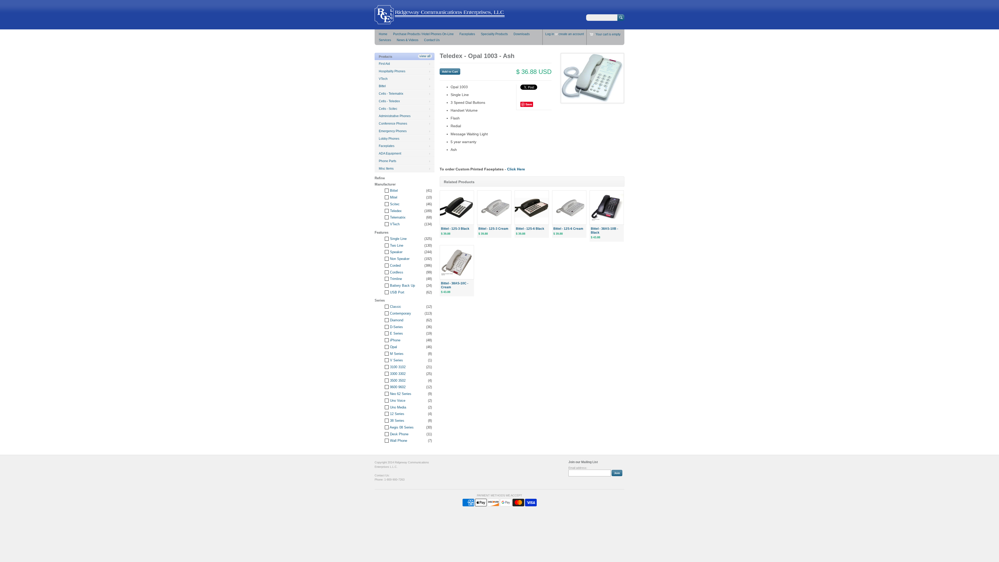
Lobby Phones (389, 138)
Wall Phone (398, 441)
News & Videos (407, 40)
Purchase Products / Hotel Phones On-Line (423, 34)
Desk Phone (398, 434)
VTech (383, 79)
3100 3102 (397, 367)
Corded (395, 265)
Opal (393, 347)
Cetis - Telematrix (391, 93)
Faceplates (467, 34)
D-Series (396, 327)
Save (529, 104)
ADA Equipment (390, 153)
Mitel (393, 197)
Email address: (577, 467)
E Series (396, 333)
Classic (395, 307)
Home (383, 34)
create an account (571, 34)
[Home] (440, 22)
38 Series (396, 421)
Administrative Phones (395, 116)
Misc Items (386, 168)
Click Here (516, 169)
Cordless (396, 272)
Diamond (396, 320)
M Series (396, 354)
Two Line (396, 245)
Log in (549, 34)
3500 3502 (397, 380)
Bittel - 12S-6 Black (530, 229)
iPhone (394, 340)
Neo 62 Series (400, 394)
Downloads (522, 34)
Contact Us (432, 40)
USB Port (396, 292)
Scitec (394, 204)
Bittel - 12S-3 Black (455, 229)
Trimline (395, 279)
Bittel (382, 86)
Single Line (398, 239)
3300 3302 (397, 374)
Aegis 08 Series (401, 427)
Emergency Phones (393, 131)
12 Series (396, 414)
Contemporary (400, 313)
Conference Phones (393, 123)
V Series (396, 360)
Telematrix (397, 217)
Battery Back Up (402, 286)
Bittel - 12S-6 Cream (568, 229)
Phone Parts (387, 161)
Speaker (395, 252)
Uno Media (397, 407)
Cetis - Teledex (389, 101)
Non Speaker (399, 259)
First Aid (384, 64)
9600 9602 (397, 387)
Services (385, 40)
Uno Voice (397, 401)
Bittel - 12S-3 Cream (493, 229)
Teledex (395, 211)
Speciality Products (494, 34)
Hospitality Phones (392, 71)
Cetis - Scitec (388, 109)
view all (425, 56)
